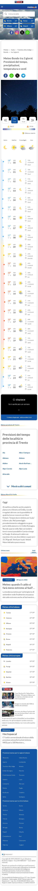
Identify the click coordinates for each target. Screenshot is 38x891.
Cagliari (21, 845)
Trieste (5, 819)
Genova (5, 810)
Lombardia (22, 762)
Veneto (21, 766)
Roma (21, 827)
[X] (22, 32)
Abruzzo (21, 784)
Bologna (21, 819)
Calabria (21, 792)
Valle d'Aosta (23, 758)
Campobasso (7, 836)
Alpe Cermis (7, 469)
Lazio (20, 779)
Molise (5, 788)
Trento (5, 814)
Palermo (5, 845)
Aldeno (22, 458)
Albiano (6, 458)
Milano (21, 810)
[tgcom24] (19, 2)
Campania (6, 784)
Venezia (21, 814)
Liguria (5, 762)
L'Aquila (21, 832)
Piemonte (6, 758)
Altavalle (6, 474)
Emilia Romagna (8, 771)
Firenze (21, 823)
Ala (4, 453)
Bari (20, 836)
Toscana (21, 775)
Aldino (5, 463)
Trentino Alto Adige (9, 766)
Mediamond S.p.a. (18, 877)
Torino (5, 806)
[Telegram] (23, 76)
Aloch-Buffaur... (25, 463)
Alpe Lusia (23, 469)
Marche (21, 771)
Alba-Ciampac (24, 453)
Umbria (5, 779)
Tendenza (8, 580)
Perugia (5, 827)
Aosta (21, 806)
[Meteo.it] (32, 7)
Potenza (5, 840)
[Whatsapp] (11, 76)
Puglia (21, 788)
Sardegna (22, 797)
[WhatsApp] (27, 32)
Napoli (5, 832)
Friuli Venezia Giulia (9, 775)
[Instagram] (17, 32)
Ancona (5, 823)
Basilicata (6, 792)
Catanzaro (22, 840)
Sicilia (4, 797)
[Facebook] (12, 32)
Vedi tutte (34, 551)
